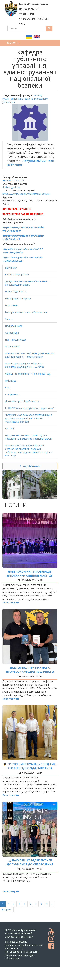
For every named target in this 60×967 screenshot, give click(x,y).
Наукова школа (13, 325)
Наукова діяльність (16, 291)
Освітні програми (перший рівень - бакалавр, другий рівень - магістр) (24, 365)
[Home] (11, 8)
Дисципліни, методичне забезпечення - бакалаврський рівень (27, 283)
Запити (9, 319)
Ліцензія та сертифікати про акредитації (28, 373)
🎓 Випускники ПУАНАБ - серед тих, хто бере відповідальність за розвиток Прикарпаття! (30, 768)
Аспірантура (12, 332)
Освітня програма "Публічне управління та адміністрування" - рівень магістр (29, 355)
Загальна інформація (17, 274)
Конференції (12, 394)
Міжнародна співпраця (18, 298)
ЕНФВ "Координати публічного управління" (29, 408)
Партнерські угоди (15, 339)
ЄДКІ (7, 387)
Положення (11, 305)
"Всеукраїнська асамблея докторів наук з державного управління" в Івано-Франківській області (28, 418)
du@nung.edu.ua (11, 187)
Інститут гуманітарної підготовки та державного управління (25, 99)
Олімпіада (10, 380)
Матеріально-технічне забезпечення (26, 312)
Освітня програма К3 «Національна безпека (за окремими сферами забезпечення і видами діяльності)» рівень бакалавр (29, 450)
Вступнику (11, 267)
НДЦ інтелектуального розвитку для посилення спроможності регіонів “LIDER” (28, 437)
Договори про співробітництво (22, 401)
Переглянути (10, 602)
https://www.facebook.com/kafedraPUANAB (26, 193)
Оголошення (12, 346)
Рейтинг (9, 428)
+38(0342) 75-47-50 (13, 180)
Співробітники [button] (30, 466)
